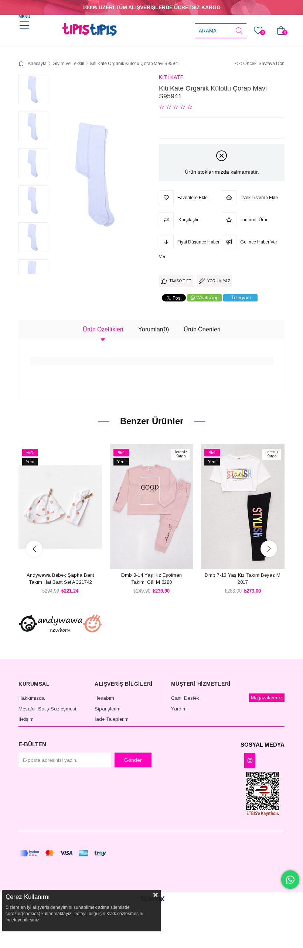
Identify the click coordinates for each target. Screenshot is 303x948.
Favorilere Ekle (51, 555)
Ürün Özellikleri (103, 329)
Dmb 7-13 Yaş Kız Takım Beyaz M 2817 (242, 578)
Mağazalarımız (267, 697)
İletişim (26, 719)
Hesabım (104, 698)
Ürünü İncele (68, 555)
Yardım (179, 709)
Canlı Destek (185, 698)
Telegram (241, 297)
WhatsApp (207, 297)
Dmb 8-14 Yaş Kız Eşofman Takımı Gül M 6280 (151, 578)
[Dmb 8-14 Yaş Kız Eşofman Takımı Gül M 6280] (152, 507)
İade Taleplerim (112, 719)
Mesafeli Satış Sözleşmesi (47, 709)
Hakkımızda (31, 698)
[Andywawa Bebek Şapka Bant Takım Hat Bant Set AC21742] (60, 507)
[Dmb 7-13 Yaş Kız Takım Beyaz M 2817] (243, 507)
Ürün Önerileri (202, 329)
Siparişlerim (107, 709)
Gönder (133, 760)
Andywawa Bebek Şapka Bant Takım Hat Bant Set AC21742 (60, 578)
